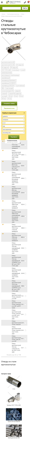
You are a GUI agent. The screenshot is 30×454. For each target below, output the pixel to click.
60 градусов (5, 67)
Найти (25, 8)
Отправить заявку (9, 103)
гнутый (23, 70)
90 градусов (13, 67)
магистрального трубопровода (10, 75)
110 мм (9, 98)
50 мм (21, 96)
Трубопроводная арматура (13, 14)
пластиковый (9, 88)
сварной (18, 91)
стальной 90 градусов (15, 93)
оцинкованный (20, 85)
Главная (3, 14)
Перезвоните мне (9, 108)
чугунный (4, 96)
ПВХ (3, 88)
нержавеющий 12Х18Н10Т (9, 83)
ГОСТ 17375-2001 (6, 70)
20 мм (10, 96)
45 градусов (19, 64)
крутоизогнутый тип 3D (8, 64)
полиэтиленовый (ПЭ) (8, 91)
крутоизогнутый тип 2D (8, 62)
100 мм (4, 98)
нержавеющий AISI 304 (8, 85)
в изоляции (16, 70)
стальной (4, 93)
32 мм (16, 96)
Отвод (22, 14)
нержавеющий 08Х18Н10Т (9, 80)
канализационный (7, 72)
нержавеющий (6, 78)
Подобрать (14, 137)
